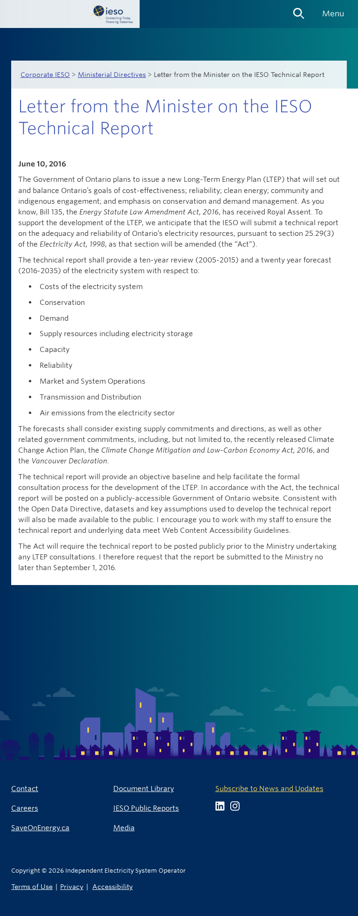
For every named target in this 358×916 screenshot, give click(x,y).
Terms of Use (32, 886)
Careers (24, 808)
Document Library (143, 788)
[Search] (298, 10)
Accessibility (112, 886)
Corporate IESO (45, 74)
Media (124, 827)
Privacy (71, 886)
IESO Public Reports (146, 808)
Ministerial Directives (112, 74)
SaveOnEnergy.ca (40, 827)
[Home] (70, 14)
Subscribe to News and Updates (269, 788)
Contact (24, 788)
